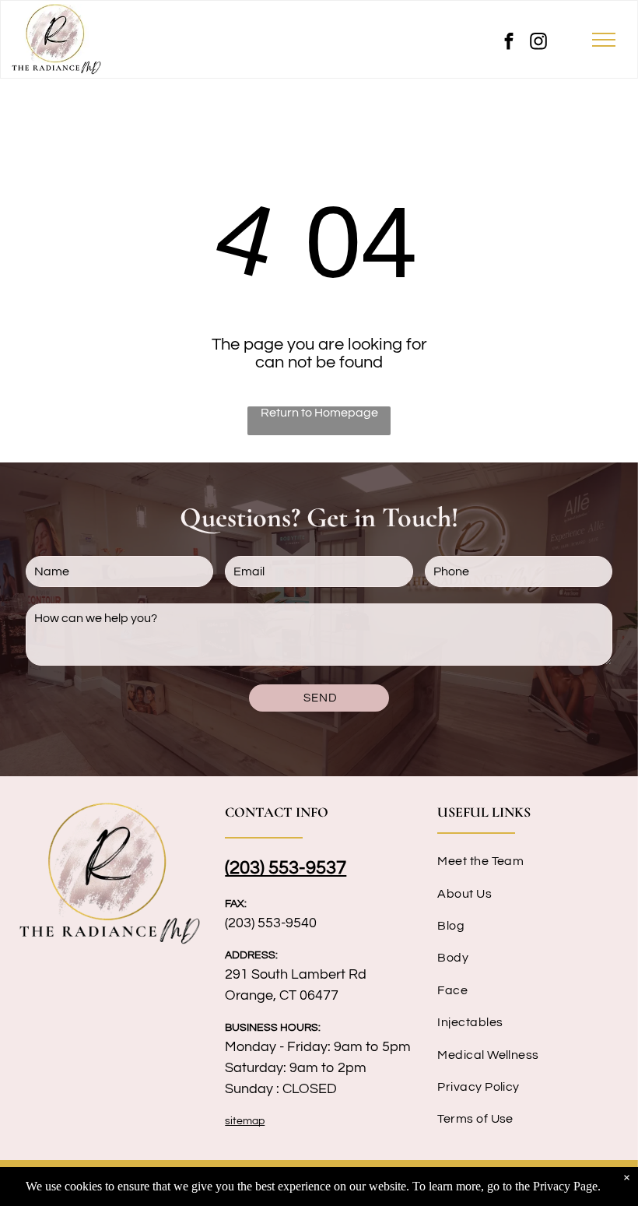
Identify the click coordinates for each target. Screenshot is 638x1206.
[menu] (604, 39)
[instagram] (538, 43)
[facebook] (509, 43)
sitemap (245, 1121)
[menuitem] (531, 861)
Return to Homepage (319, 412)
